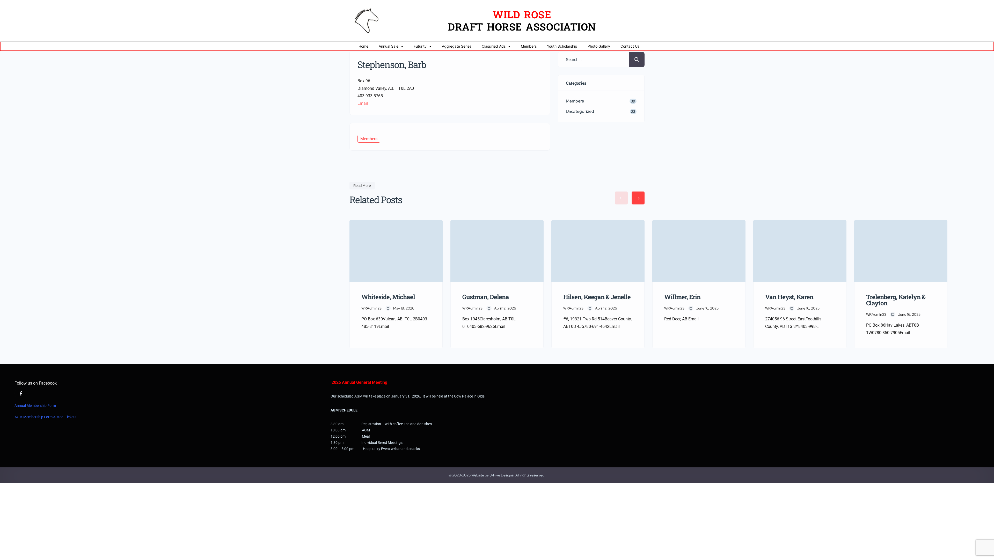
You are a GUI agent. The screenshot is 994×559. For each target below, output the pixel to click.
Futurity (420, 46)
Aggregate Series (456, 46)
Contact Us (629, 46)
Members (529, 46)
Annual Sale (388, 46)
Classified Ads (494, 46)
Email (362, 103)
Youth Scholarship (562, 46)
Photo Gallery (599, 46)
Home (363, 46)
